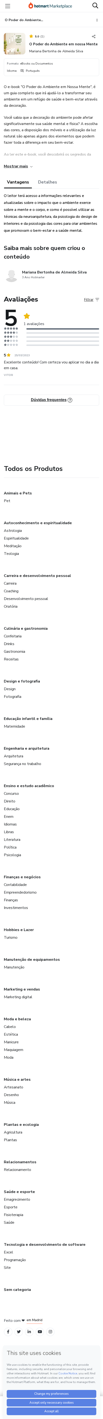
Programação (15, 1260)
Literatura (12, 839)
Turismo (10, 937)
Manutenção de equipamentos (32, 959)
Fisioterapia (13, 1214)
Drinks (9, 644)
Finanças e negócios (22, 877)
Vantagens (18, 182)
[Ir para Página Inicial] (50, 6)
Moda (8, 1057)
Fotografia (12, 696)
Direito (9, 801)
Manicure (11, 1042)
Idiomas (10, 824)
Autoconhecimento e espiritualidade (38, 523)
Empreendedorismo (20, 892)
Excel (8, 1252)
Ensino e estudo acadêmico (29, 786)
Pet (7, 501)
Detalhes (47, 182)
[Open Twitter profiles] (19, 1332)
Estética (11, 1034)
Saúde (9, 1222)
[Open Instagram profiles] (50, 1332)
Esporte (10, 1207)
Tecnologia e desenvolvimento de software (45, 1244)
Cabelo (10, 1026)
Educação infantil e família (28, 718)
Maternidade (14, 726)
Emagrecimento (17, 1199)
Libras (9, 832)
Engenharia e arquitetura (26, 748)
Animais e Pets (18, 493)
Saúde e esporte (19, 1191)
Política (10, 847)
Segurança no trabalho (22, 763)
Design (10, 689)
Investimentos (16, 907)
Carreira (10, 583)
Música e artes (17, 1079)
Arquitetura (13, 756)
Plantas (10, 1140)
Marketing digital (18, 997)
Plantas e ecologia (21, 1124)
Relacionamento (17, 1169)
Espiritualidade (16, 538)
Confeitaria (13, 636)
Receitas (11, 659)
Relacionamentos (20, 1162)
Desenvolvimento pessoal (26, 598)
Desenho (11, 1095)
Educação (12, 809)
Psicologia (12, 855)
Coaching (11, 591)
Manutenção (14, 967)
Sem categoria (17, 1289)
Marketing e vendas (22, 989)
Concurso (11, 793)
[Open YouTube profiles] (40, 1332)
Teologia (11, 553)
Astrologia (13, 530)
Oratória (10, 606)
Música (9, 1102)
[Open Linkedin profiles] (29, 1332)
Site (7, 1267)
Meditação (13, 546)
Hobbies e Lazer (19, 929)
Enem (8, 816)
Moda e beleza (17, 1019)
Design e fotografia (22, 681)
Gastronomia (14, 651)
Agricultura (13, 1132)
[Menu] (7, 6)
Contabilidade (15, 884)
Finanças (11, 900)
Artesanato (13, 1087)
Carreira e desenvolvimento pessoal (37, 575)
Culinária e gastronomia (26, 628)
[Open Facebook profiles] (8, 1332)
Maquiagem (13, 1049)
